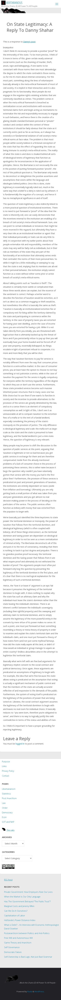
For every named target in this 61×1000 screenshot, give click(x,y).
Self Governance (12, 947)
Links (4, 766)
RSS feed (8, 879)
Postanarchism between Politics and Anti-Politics (27, 933)
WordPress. (39, 991)
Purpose (6, 761)
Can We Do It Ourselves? (15, 910)
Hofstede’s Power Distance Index (19, 920)
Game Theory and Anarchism (17, 942)
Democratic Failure (13, 952)
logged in (20, 743)
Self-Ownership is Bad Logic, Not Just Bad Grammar (28, 956)
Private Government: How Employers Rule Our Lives (28, 892)
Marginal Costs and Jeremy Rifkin (19, 906)
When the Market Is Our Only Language (22, 896)
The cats (10, 830)
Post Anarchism (9, 798)
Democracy (7, 812)
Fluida (29, 991)
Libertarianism (8, 789)
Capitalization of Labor (14, 915)
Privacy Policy (8, 771)
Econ (4, 817)
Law (4, 803)
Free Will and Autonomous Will (18, 938)
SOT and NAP (8, 822)
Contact (5, 775)
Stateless (6, 793)
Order (5, 807)
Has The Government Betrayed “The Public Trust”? (27, 901)
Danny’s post (29, 41)
